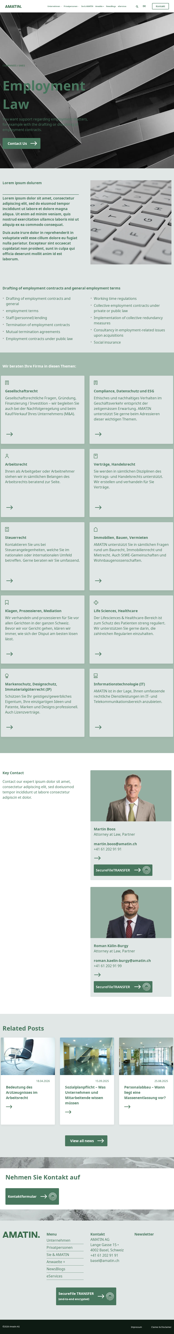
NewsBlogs (111, 6)
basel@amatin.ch (104, 1260)
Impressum (136, 1327)
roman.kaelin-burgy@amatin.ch (122, 960)
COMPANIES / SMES (14, 65)
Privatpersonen (70, 6)
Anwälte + (99, 6)
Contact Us (17, 143)
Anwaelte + (56, 1261)
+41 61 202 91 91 (108, 849)
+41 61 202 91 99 (108, 965)
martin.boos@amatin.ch (115, 843)
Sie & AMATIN (87, 6)
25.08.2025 (161, 1081)
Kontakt (160, 6)
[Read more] (29, 434)
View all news (82, 1140)
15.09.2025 (102, 1081)
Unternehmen (53, 6)
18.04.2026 (43, 1081)
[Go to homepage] (13, 6)
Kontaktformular (22, 1196)
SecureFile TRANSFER (76, 1296)
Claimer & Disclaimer (161, 1327)
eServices (122, 6)
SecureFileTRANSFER (113, 870)
